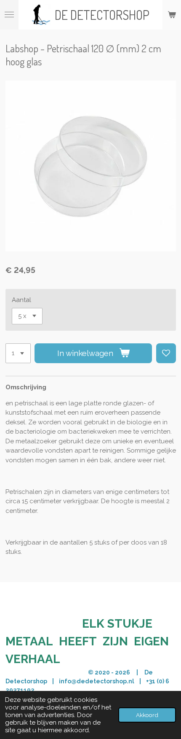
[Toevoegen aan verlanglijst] (166, 353)
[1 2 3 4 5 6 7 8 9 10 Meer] (18, 353)
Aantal (21, 300)
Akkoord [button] (147, 715)
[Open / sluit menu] (9, 15)
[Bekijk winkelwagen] (171, 15)
